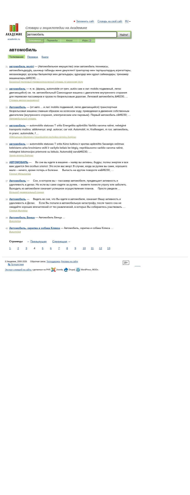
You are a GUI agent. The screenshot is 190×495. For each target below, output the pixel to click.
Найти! (124, 34)
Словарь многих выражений (24, 100)
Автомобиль (17, 107)
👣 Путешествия (16, 264)
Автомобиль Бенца (22, 217)
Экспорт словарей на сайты (18, 269)
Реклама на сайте (69, 261)
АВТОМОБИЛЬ (18, 162)
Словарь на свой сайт (110, 21)
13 (108, 248)
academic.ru (14, 39)
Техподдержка (53, 261)
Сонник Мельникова (20, 174)
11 (92, 248)
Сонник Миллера (18, 210)
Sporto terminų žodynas (21, 155)
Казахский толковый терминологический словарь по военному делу (46, 82)
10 (84, 248)
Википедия (15, 221)
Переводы (52, 40)
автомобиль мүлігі (21, 66)
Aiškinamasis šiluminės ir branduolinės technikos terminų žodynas (42, 137)
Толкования (34, 40)
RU (126, 21)
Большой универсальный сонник (26, 192)
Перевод (32, 56)
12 (100, 248)
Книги (69, 40)
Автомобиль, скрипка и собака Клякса (34, 228)
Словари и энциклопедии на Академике (56, 28)
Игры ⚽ (86, 40)
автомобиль (17, 88)
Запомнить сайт (85, 21)
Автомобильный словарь (22, 118)
